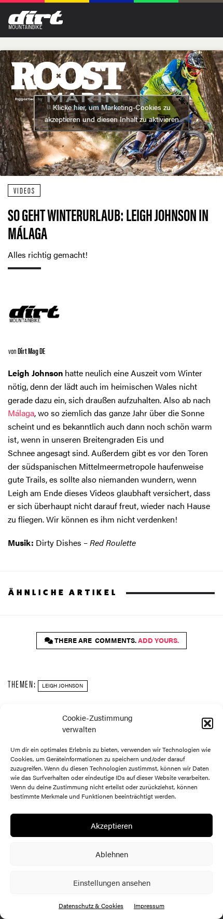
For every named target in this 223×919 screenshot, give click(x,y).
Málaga (21, 413)
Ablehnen (111, 853)
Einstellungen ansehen (111, 882)
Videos (24, 190)
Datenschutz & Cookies (91, 905)
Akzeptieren (111, 825)
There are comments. (116, 640)
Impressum (149, 905)
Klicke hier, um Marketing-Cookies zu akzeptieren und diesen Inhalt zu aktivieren (112, 113)
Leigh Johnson (62, 685)
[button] (207, 723)
